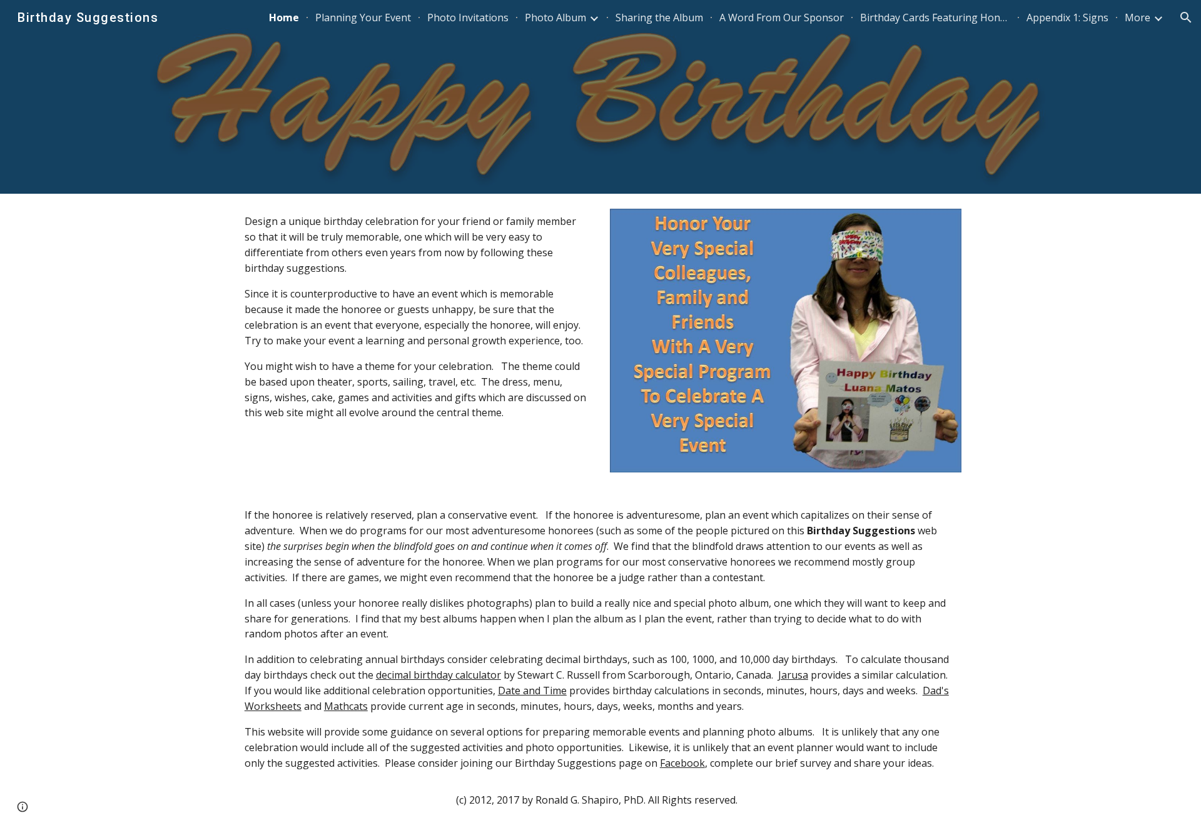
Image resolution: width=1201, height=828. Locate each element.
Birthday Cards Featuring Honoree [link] (935, 17)
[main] (415, 317)
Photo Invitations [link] (468, 17)
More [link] (1137, 17)
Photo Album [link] (555, 17)
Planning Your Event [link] (363, 17)
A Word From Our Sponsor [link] (781, 17)
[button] (1186, 17)
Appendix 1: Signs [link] (1067, 17)
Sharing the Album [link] (659, 17)
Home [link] (284, 17)
